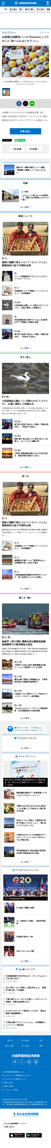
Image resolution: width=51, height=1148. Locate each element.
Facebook (15, 1062)
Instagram (29, 1062)
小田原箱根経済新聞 (25, 3)
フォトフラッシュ (9, 32)
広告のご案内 (8, 1086)
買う (21, 9)
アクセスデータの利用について (15, 1079)
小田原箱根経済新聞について (14, 1072)
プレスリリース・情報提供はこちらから (17, 1075)
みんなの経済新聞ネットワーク (25, 1114)
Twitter (22, 1062)
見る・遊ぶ (13, 9)
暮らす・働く (29, 9)
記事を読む (25, 131)
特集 (48, 9)
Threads (36, 1062)
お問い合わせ (8, 1083)
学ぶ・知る (40, 9)
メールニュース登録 (11, 1090)
